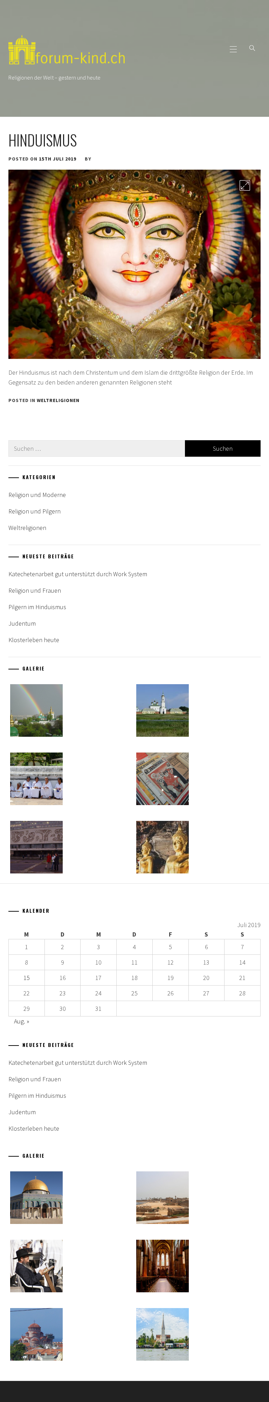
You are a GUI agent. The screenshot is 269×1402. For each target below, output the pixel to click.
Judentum (22, 623)
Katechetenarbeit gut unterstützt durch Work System (77, 574)
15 (26, 978)
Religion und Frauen (34, 590)
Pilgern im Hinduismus (37, 607)
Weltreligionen (58, 400)
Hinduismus (42, 140)
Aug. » (21, 1021)
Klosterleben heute (33, 640)
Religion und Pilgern (34, 511)
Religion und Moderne (37, 495)
